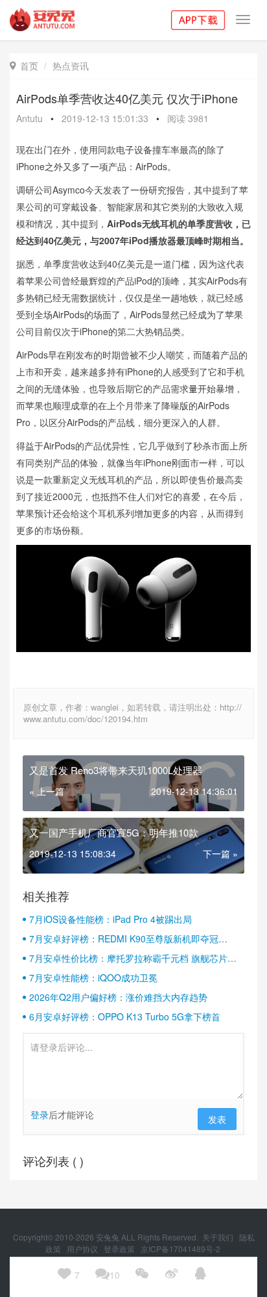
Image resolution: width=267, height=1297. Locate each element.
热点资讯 (70, 65)
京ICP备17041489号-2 (180, 1248)
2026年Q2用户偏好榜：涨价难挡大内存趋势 (118, 996)
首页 (24, 65)
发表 (217, 1119)
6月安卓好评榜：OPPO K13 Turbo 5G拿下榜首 (124, 1016)
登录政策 (120, 1248)
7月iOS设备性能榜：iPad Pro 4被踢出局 (110, 919)
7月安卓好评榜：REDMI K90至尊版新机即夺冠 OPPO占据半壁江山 (123, 938)
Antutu (29, 118)
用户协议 (83, 1248)
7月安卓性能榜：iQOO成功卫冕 (93, 977)
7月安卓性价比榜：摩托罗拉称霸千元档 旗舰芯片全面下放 (133, 957)
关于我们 (218, 1236)
